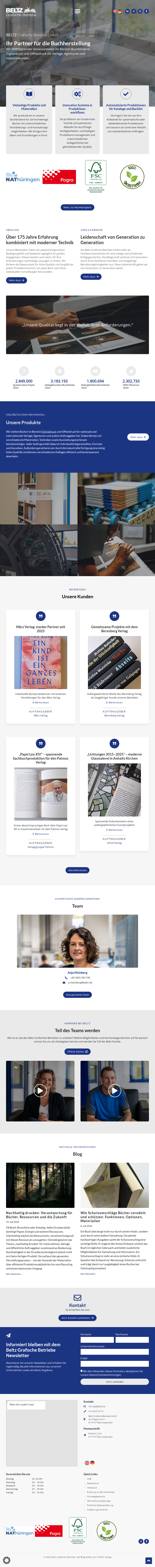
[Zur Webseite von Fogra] (59, 177)
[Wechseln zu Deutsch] (120, 11)
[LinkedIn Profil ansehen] (127, 11)
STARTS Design (104, 1557)
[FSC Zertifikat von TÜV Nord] (95, 177)
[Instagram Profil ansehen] (140, 11)
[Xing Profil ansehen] (133, 11)
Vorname (86, 1334)
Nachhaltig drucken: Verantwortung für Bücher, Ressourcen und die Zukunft (39, 1215)
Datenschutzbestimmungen (105, 1374)
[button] (77, 11)
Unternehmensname (92, 1346)
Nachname (121, 1334)
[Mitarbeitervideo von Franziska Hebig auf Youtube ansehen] (40, 1090)
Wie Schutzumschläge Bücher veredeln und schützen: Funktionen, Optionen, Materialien (113, 1217)
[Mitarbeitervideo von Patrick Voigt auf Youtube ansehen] (114, 1090)
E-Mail (84, 1358)
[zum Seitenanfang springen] (148, 1560)
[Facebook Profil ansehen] (146, 11)
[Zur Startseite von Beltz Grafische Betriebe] (21, 11)
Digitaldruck (48, 431)
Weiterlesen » (14, 1274)
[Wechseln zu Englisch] (115, 11)
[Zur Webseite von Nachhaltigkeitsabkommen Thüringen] (23, 177)
